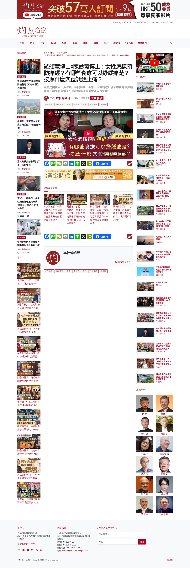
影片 (106, 43)
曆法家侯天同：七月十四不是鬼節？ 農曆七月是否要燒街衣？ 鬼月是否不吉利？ (122, 213)
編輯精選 (160, 275)
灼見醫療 (21, 238)
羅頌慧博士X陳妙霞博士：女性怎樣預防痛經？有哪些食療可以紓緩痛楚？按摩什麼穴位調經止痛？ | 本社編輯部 (88, 55)
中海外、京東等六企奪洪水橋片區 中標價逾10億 (28, 124)
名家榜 (116, 43)
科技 (96, 43)
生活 (64, 43)
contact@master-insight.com (75, 551)
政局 (22, 43)
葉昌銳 (159, 89)
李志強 (159, 285)
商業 (85, 43)
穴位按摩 (93, 105)
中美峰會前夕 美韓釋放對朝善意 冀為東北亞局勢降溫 (28, 84)
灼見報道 (21, 117)
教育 (32, 43)
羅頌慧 (76, 105)
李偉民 (159, 382)
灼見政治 (21, 77)
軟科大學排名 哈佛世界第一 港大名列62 (163, 178)
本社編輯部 (63, 98)
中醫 (58, 53)
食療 (68, 105)
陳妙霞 (103, 105)
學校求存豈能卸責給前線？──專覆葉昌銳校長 (163, 254)
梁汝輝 (159, 366)
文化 (43, 43)
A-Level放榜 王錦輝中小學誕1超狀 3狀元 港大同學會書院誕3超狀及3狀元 (163, 226)
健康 (74, 43)
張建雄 (159, 242)
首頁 (45, 53)
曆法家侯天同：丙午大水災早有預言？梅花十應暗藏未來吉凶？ (28, 478)
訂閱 (142, 541)
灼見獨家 (59, 105)
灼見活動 (128, 43)
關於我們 (142, 43)
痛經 (84, 105)
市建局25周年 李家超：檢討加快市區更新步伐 (163, 269)
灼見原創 (49, 105)
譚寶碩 (159, 165)
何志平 (159, 104)
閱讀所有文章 (122, 262)
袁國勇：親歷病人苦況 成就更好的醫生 (163, 132)
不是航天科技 (161, 282)
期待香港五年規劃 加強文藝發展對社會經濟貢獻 (163, 376)
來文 (158, 259)
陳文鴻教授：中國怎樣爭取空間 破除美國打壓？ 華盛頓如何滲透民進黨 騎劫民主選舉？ (53, 213)
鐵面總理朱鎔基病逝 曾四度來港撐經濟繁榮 (163, 300)
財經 (53, 43)
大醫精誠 (97, 98)
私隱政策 (169, 560)
